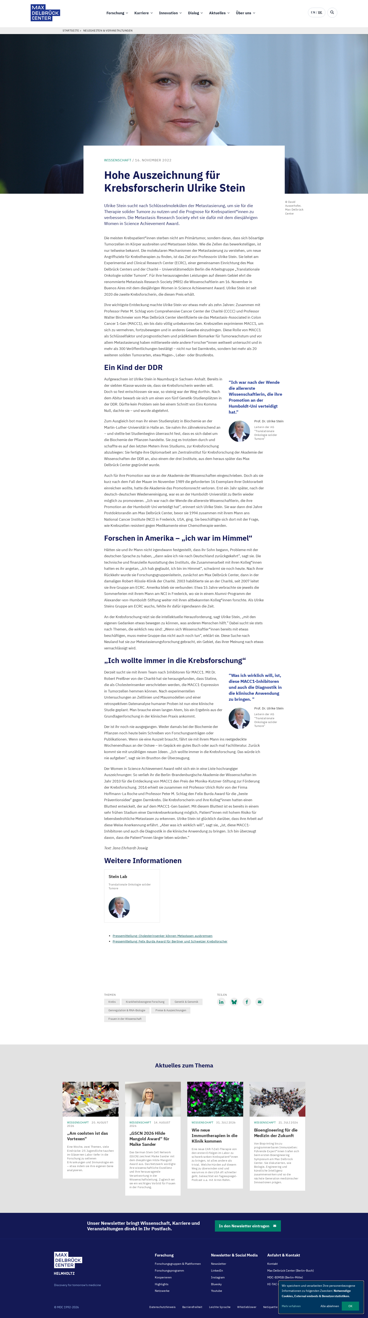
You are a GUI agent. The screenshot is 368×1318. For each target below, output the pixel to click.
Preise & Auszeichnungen (170, 1010)
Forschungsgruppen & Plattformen (178, 1264)
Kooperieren (163, 1277)
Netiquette (270, 1307)
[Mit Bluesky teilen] (234, 1002)
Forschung (115, 13)
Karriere (141, 13)
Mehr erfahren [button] (291, 1306)
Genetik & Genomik (186, 1002)
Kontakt (272, 1264)
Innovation (168, 13)
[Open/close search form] (332, 13)
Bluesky (216, 1284)
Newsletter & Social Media (234, 1255)
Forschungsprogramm (169, 1270)
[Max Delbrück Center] (45, 20)
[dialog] (321, 1297)
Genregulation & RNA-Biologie (126, 1010)
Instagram (218, 1277)
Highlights (161, 1284)
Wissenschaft (117, 160)
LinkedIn (217, 1270)
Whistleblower (246, 1307)
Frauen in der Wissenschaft (125, 1019)
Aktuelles (217, 13)
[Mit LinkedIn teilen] (221, 1002)
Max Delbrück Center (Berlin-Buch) (290, 1270)
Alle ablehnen (330, 1306)
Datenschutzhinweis (162, 1307)
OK (350, 1306)
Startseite (71, 30)
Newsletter (218, 1264)
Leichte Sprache (220, 1307)
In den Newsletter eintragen (244, 1225)
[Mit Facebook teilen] (247, 1002)
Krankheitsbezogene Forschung (145, 1002)
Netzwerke (162, 1291)
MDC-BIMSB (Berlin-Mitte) (285, 1277)
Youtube (216, 1291)
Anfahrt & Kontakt (283, 1255)
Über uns (243, 13)
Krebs (112, 1002)
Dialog (193, 13)
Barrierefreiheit (192, 1307)
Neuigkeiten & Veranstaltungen (108, 30)
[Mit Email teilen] (259, 1002)
